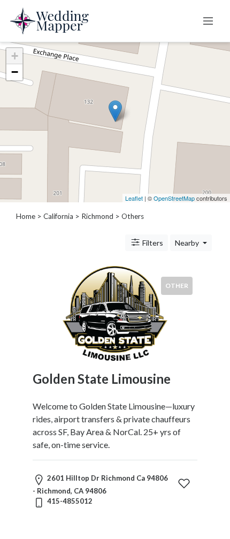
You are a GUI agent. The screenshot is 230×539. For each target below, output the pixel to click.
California (58, 216)
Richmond (97, 216)
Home (25, 216)
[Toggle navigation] (208, 21)
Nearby (188, 242)
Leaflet (134, 198)
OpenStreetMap (174, 198)
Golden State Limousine (102, 378)
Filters (152, 242)
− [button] (14, 72)
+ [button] (14, 56)
